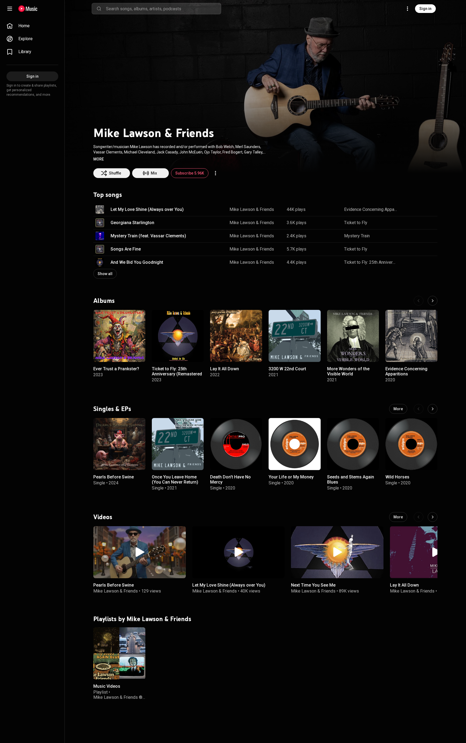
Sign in (425, 8)
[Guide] (9, 8)
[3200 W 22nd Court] (295, 336)
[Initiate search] (99, 8)
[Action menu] (215, 173)
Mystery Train (357, 235)
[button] (98, 159)
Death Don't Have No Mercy (230, 479)
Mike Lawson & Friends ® (117, 697)
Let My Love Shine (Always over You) (147, 209)
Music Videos (106, 686)
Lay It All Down (224, 368)
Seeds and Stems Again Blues (350, 479)
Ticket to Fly (355, 222)
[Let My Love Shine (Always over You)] (238, 552)
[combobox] (163, 8)
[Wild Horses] (411, 444)
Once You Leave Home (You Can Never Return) (175, 479)
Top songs (107, 194)
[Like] (406, 209)
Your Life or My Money (291, 477)
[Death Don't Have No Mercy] (236, 444)
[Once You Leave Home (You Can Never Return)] (178, 444)
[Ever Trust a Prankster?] (119, 336)
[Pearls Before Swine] (119, 444)
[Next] (432, 300)
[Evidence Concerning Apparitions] (411, 336)
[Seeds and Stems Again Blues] (353, 444)
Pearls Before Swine (113, 477)
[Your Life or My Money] (295, 444)
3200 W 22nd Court (287, 368)
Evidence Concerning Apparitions (371, 209)
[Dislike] (416, 209)
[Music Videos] (119, 653)
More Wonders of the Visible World (348, 371)
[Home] (27, 8)
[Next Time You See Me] (337, 552)
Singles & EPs (112, 409)
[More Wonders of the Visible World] (353, 336)
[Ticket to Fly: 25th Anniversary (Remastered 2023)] (178, 336)
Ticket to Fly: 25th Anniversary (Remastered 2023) (371, 262)
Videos (102, 517)
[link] (32, 25)
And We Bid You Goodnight (137, 262)
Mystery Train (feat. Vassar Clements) (148, 235)
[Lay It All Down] (236, 336)
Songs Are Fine (126, 249)
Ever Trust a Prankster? (116, 368)
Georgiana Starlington (132, 222)
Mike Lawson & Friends (251, 209)
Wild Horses (397, 477)
